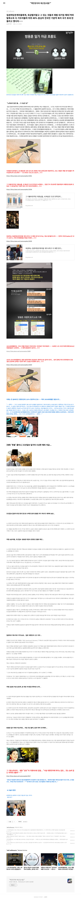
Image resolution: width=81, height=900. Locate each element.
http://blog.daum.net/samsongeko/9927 (18, 776)
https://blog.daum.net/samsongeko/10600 (19, 365)
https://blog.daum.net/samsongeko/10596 (19, 189)
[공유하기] (12, 822)
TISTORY (41, 897)
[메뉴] (4, 3)
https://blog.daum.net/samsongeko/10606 (18, 351)
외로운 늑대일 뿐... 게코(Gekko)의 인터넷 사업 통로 (21, 882)
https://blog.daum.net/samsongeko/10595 (19, 241)
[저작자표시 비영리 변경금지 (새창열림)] (25, 821)
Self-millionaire (10, 827)
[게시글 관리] (14, 822)
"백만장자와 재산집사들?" (40, 3)
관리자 (45, 897)
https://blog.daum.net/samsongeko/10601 (19, 176)
